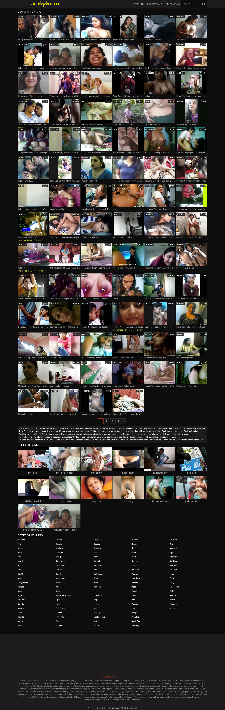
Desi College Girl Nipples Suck (74, 437)
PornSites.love (154, 4)
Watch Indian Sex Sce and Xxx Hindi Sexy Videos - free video (59, 428)
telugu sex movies (100, 428)
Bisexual (34, 271)
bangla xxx (153, 434)
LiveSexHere (139, 4)
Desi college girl (129, 434)
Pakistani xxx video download (59, 431)
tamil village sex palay (152, 431)
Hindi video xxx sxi (26, 437)
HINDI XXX (143, 428)
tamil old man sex (175, 428)
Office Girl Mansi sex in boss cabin (134, 440)
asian (27, 271)
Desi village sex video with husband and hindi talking (148, 437)
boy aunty (201, 428)
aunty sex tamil (78, 431)
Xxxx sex (88, 428)
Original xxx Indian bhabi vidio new (163, 440)
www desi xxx (107, 437)
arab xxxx (57, 437)
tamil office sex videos (89, 434)
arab (62, 440)
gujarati (196, 431)
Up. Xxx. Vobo (142, 434)
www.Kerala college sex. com (98, 431)
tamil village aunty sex (120, 431)
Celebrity (22, 240)
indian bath (70, 440)
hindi (41, 271)
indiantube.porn (172, 4)
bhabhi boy (175, 437)
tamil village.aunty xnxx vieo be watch (63, 434)
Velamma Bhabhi (94, 437)
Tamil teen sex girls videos (172, 431)
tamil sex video (189, 428)
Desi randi (188, 431)
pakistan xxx (117, 434)
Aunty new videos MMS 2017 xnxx (33, 434)
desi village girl (136, 431)
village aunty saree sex (157, 428)
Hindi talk (162, 434)
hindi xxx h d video (39, 431)
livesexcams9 (108, 677)
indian (29, 240)
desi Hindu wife (113, 440)
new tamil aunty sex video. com (190, 440)
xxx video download (117, 428)
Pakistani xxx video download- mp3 (33, 440)
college (132, 330)
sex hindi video (132, 428)
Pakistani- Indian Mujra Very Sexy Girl (91, 440)
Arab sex (118, 437)
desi (126, 330)
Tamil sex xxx (54, 440)
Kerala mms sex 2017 (43, 437)
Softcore (37, 240)
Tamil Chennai (25, 431)
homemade (118, 330)
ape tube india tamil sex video (179, 434)
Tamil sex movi (105, 434)
